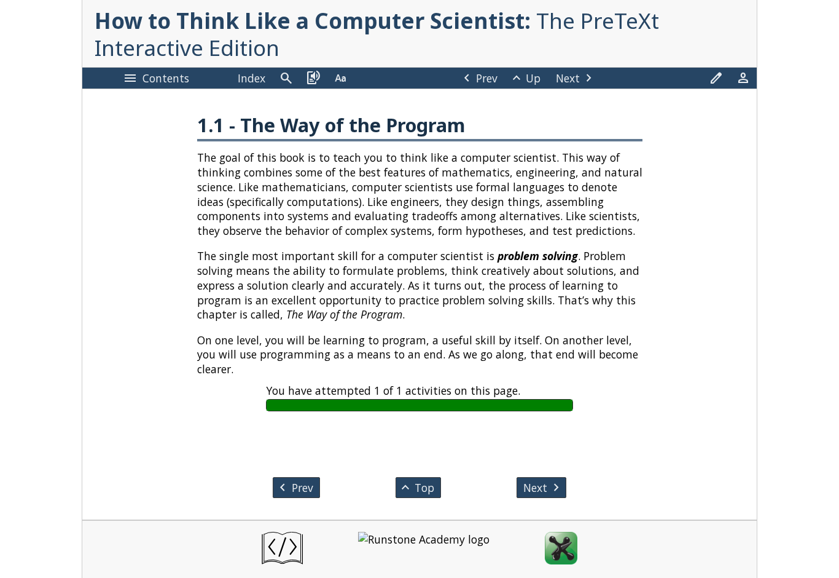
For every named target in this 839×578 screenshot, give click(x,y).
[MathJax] (561, 550)
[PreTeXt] (282, 550)
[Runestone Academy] (424, 550)
